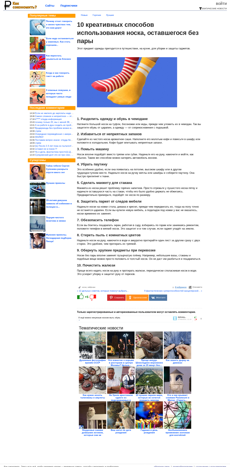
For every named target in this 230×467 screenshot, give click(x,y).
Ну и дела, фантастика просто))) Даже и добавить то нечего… (67, 152)
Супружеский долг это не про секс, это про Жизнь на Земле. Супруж (70, 155)
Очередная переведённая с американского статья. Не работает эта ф (71, 134)
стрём (38, 131)
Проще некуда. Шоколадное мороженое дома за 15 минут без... (149, 362)
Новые (84, 15)
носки (84, 287)
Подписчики (68, 5)
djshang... (182, 317)
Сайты (49, 5)
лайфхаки (91, 287)
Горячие (97, 15)
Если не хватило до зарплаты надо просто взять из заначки (65, 113)
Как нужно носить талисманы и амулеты (92, 396)
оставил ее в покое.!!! (46, 149)
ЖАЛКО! (39, 137)
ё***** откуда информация (48, 119)
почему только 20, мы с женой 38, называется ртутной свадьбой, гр (70, 122)
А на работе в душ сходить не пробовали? (57, 125)
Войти (221, 3)
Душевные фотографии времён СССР (92, 361)
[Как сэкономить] (20, 10)
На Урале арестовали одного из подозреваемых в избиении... (121, 399)
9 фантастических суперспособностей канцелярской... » (173, 291)
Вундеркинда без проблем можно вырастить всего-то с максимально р (71, 128)
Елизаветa (197, 287)
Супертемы (38, 160)
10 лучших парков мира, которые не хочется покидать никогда (149, 397)
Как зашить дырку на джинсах (177, 361)
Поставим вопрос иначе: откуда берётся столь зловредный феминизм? (72, 140)
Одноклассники (140, 298)
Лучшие (110, 15)
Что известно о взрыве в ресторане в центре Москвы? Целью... (121, 362)
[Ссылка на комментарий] (79, 320)
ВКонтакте (161, 298)
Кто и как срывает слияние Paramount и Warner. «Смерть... (177, 397)
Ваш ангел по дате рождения (121, 431)
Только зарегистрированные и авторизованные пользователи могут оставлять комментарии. (136, 312)
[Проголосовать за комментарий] (196, 320)
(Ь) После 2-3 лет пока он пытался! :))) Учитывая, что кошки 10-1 (68, 146)
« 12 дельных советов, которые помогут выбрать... (103, 291)
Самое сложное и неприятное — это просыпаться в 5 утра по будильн (71, 116)
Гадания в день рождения (149, 431)
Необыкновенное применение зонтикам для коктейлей (178, 432)
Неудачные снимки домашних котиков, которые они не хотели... (92, 434)
